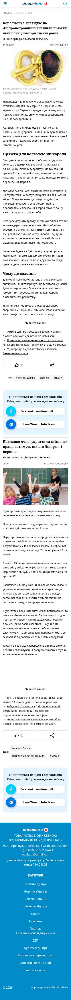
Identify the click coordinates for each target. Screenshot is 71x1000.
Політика (35, 921)
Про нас (35, 929)
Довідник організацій (35, 963)
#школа (54, 755)
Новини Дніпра (35, 884)
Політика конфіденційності (35, 933)
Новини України (35, 891)
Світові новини (35, 899)
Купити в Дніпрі (35, 948)
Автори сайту (35, 970)
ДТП (35, 940)
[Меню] (5, 3)
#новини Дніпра (25, 377)
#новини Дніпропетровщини (28, 755)
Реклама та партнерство (35, 955)
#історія (44, 377)
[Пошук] (65, 3)
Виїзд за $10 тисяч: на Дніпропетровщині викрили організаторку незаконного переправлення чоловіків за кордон (31, 711)
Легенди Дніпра (35, 906)
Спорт (35, 914)
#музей (58, 377)
